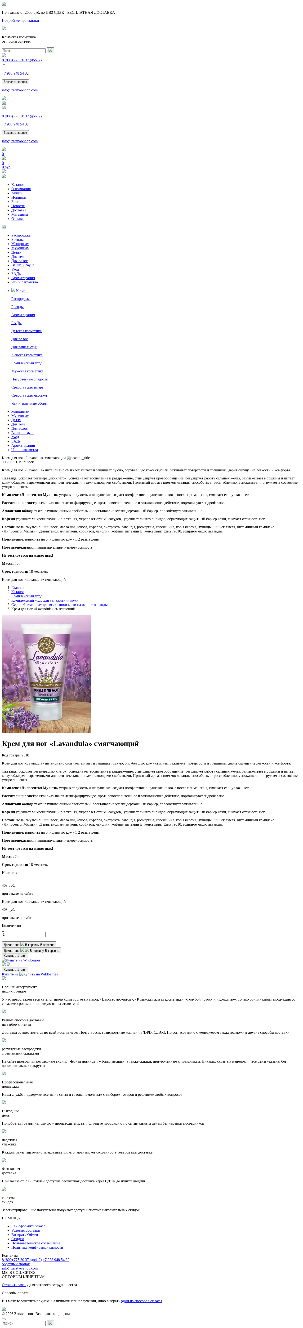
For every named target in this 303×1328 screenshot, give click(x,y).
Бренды (17, 239)
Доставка (18, 210)
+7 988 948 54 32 (15, 73)
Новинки (18, 197)
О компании (21, 189)
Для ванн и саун (24, 347)
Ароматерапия (23, 278)
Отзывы (17, 219)
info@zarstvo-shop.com (20, 90)
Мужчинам (20, 248)
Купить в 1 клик (15, 955)
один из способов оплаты (141, 1301)
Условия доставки (25, 1230)
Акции (16, 193)
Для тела (18, 257)
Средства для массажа (29, 395)
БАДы (16, 274)
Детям (16, 252)
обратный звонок (16, 1264)
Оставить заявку (15, 1285)
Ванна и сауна (22, 265)
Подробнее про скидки (20, 20)
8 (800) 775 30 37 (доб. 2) (22, 1260)
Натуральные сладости (29, 379)
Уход (15, 269)
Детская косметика (26, 331)
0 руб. (6, 167)
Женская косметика (27, 355)
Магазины (19, 214)
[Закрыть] (4, 1319)
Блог (15, 202)
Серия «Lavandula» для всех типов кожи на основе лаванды (59, 605)
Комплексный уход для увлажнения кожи (45, 600)
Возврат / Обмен (24, 1235)
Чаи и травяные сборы (29, 403)
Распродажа (21, 235)
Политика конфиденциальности (37, 1247)
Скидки (17, 1239)
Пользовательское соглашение (35, 1243)
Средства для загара (27, 387)
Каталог (17, 185)
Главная (17, 588)
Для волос (19, 261)
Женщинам (20, 244)
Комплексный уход (26, 363)
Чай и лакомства (24, 282)
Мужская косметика (27, 371)
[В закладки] (4, 965)
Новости (18, 206)
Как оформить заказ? (28, 1226)
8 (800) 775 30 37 (22, 60)
